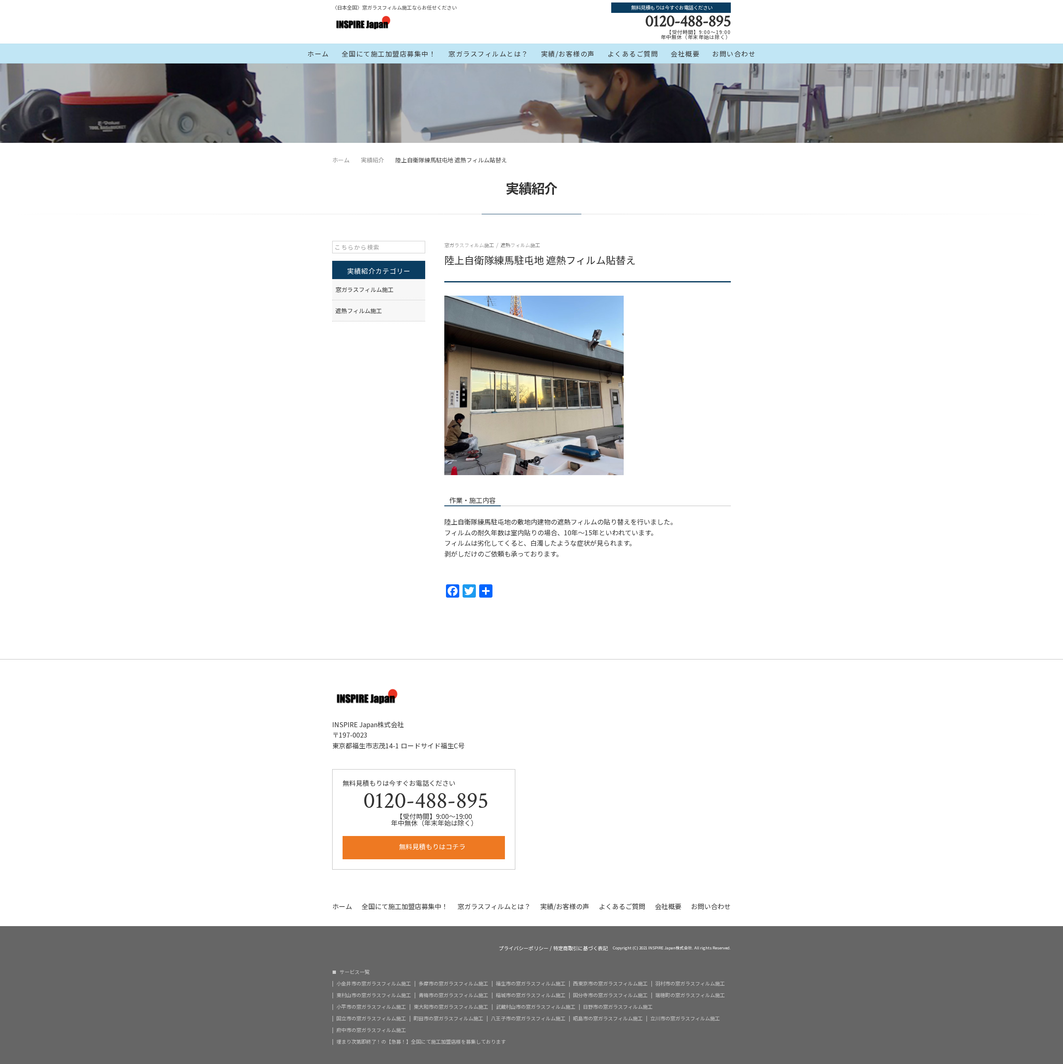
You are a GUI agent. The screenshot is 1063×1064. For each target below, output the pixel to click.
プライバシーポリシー (524, 948)
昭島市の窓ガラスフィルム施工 (608, 1018)
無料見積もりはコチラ (431, 846)
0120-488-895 (688, 21)
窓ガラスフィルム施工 (469, 244)
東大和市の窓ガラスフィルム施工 (451, 1006)
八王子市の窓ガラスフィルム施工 (528, 1018)
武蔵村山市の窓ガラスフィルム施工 (536, 1006)
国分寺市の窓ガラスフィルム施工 (610, 995)
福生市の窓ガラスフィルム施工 (531, 983)
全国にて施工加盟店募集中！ (389, 54)
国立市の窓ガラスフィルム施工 (371, 1018)
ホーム (318, 54)
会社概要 (685, 54)
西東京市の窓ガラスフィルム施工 (610, 983)
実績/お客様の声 (568, 54)
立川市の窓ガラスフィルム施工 (685, 1018)
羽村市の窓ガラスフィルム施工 (690, 983)
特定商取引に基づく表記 (580, 948)
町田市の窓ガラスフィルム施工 (448, 1018)
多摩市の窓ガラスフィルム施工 (453, 983)
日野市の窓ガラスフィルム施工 (618, 1006)
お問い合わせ (734, 54)
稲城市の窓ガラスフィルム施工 (531, 995)
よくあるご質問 (633, 54)
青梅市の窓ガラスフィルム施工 (453, 995)
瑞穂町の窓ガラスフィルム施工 (690, 995)
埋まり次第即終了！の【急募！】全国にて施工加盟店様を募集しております (421, 1041)
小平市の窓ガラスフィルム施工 (371, 1006)
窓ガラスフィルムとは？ (488, 54)
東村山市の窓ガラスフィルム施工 (373, 995)
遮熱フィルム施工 (520, 244)
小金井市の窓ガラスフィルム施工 (373, 983)
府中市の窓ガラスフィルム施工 (371, 1029)
